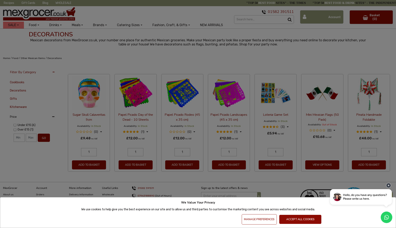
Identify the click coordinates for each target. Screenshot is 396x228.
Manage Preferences (259, 219)
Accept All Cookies (300, 219)
